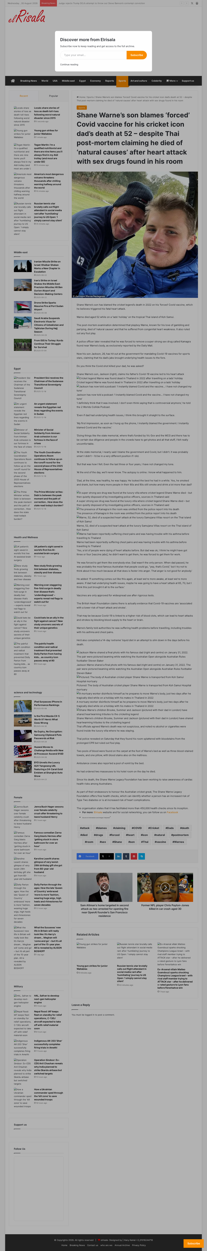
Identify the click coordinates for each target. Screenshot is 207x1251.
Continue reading (69, 64)
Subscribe (137, 55)
